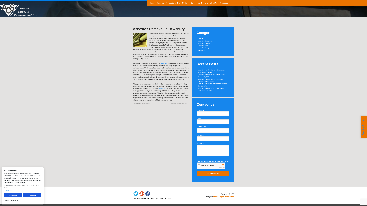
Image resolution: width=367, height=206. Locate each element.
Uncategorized (202, 50)
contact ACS (162, 88)
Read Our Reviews (363, 127)
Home (152, 3)
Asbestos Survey (203, 45)
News (206, 3)
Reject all (32, 195)
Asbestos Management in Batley (180, 103)
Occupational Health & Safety (177, 3)
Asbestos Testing (203, 48)
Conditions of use (143, 198)
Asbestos (160, 3)
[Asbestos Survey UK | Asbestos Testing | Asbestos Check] (18, 15)
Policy (169, 198)
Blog (135, 198)
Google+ (141, 193)
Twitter (136, 193)
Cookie (163, 198)
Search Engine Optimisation (223, 197)
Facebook (147, 193)
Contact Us (224, 3)
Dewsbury (163, 63)
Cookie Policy (8, 190)
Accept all (13, 195)
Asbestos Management (205, 41)
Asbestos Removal (204, 43)
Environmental (196, 3)
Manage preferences (11, 200)
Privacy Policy (224, 161)
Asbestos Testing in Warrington (141, 103)
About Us (213, 3)
